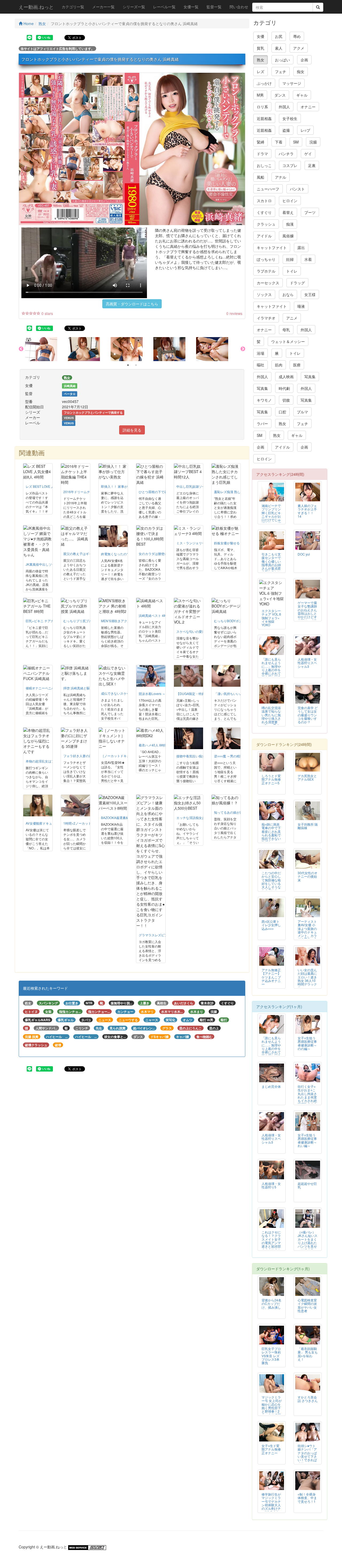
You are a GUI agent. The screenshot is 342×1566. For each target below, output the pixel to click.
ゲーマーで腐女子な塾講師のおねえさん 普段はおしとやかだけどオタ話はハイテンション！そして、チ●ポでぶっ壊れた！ (307, 618)
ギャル (302, 95)
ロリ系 (262, 106)
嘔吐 (260, 364)
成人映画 (286, 376)
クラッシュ (266, 224)
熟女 (42, 23)
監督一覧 (214, 6)
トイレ (291, 271)
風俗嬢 (288, 235)
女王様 (310, 294)
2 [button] (136, 365)
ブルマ (302, 411)
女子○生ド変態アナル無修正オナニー (271, 1449)
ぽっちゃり (266, 259)
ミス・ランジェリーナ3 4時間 (197, 543)
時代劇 (284, 388)
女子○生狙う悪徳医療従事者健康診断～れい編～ (307, 1140)
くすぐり (264, 212)
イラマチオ (266, 318)
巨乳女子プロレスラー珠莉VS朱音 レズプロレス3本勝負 (271, 1355)
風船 (260, 177)
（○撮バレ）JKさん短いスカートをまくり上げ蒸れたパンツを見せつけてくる (307, 1241)
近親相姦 (264, 118)
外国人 (284, 106)
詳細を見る (132, 430)
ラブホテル (266, 271)
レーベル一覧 (164, 6)
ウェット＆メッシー (288, 341)
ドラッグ (297, 282)
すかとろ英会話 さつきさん (308, 1399)
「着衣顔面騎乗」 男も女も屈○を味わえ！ (308, 1353)
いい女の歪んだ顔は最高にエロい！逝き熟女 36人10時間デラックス (307, 978)
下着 (278, 142)
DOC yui (304, 554)
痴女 (300, 71)
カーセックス (268, 282)
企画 (304, 59)
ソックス (264, 294)
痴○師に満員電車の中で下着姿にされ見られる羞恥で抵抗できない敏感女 (271, 833)
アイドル (264, 235)
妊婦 (290, 259)
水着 (308, 259)
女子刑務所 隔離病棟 (308, 826)
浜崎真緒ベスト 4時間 (154, 615)
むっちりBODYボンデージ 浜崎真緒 (239, 620)
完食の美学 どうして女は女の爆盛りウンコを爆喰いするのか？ (308, 714)
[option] (46, 349)
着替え (288, 212)
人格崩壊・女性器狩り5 (271, 1185)
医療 (297, 364)
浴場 (260, 353)
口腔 (282, 411)
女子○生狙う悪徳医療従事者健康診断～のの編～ (307, 1043)
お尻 (278, 36)
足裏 (312, 165)
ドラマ (262, 153)
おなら (288, 294)
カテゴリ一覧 (73, 6)
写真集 (310, 376)
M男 (260, 95)
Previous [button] (21, 349)
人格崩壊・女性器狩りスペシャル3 (307, 662)
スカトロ (264, 200)
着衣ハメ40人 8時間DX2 (156, 745)
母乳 (286, 329)
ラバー (262, 423)
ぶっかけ (264, 83)
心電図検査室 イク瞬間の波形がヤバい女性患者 (307, 1305)
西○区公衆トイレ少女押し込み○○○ (271, 924)
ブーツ (310, 212)
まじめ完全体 (271, 1086)
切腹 (286, 400)
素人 (278, 48)
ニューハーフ (268, 188)
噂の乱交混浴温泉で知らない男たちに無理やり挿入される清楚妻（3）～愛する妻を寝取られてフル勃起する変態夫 (271, 721)
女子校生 (289, 118)
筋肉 (278, 364)
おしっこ (264, 165)
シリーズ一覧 (134, 6)
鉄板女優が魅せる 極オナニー (235, 543)
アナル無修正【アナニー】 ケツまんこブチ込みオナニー (271, 977)
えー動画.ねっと (36, 6)
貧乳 (260, 48)
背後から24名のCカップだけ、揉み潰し (271, 1303)
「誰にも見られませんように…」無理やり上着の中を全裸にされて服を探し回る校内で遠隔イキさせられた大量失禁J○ (271, 673)
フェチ (280, 71)
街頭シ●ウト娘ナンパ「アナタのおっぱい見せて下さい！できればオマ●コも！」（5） (307, 1456)
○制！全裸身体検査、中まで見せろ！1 (307, 1497)
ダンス (280, 95)
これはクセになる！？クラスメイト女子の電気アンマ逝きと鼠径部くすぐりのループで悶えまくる (271, 1244)
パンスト (297, 188)
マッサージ (291, 83)
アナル (280, 177)
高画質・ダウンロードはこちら (132, 303)
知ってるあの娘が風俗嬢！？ (235, 812)
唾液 (301, 306)
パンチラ (286, 153)
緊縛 (260, 142)
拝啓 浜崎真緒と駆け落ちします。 (87, 688)
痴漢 (290, 224)
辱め (297, 36)
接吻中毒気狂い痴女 (190, 756)
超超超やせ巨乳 (307, 1185)
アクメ (298, 48)
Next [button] (243, 349)
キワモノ (264, 400)
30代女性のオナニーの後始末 (307, 876)
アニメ (291, 318)
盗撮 (286, 130)
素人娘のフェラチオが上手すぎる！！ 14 (307, 510)
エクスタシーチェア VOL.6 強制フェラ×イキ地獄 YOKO (271, 617)
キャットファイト (272, 247)
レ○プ (305, 130)
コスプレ (289, 165)
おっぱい (282, 59)
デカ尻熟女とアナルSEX (307, 777)
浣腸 (313, 142)
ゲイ (308, 153)
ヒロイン (289, 200)
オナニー (308, 106)
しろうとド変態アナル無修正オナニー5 (271, 779)
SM (296, 142)
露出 (301, 247)
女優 (260, 36)
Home (28, 23)
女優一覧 (191, 6)
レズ (260, 71)
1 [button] (128, 365)
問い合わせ (239, 6)
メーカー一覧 (103, 6)
